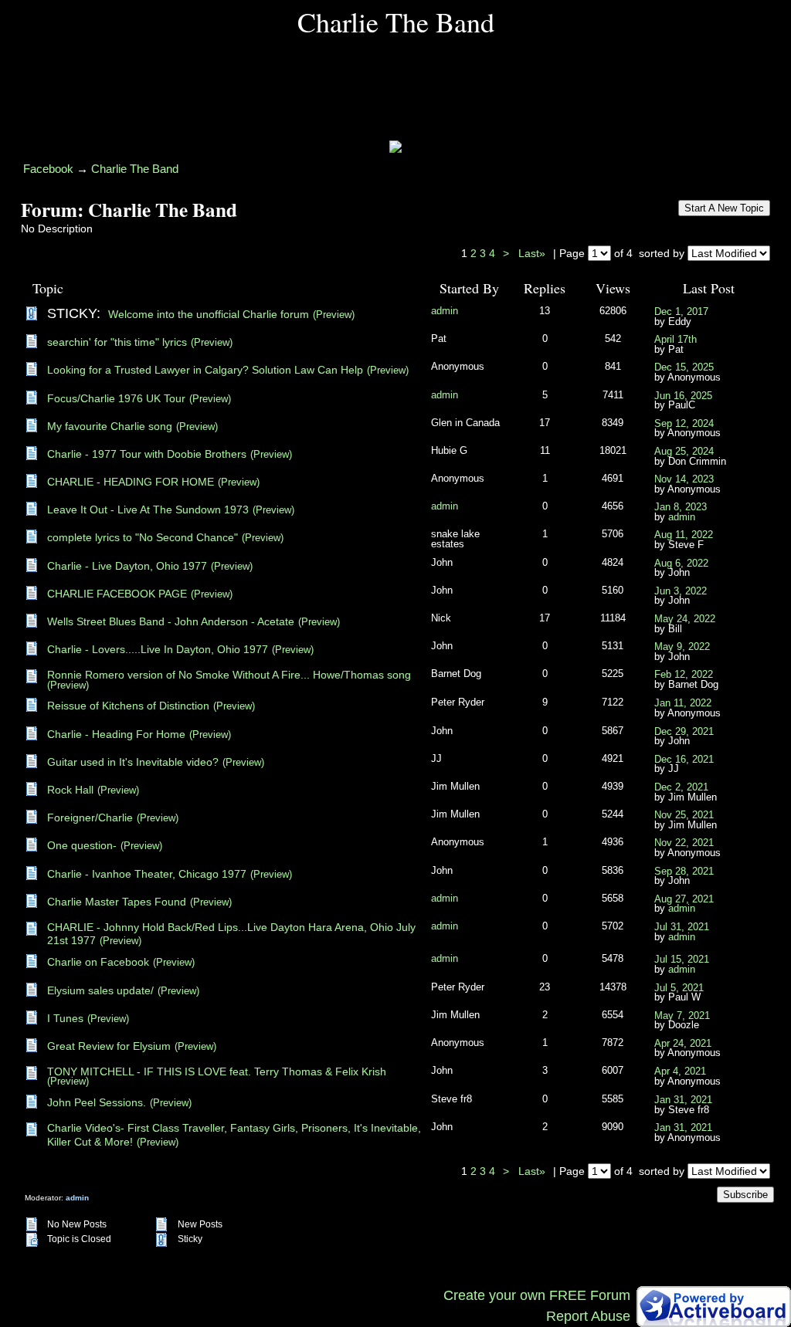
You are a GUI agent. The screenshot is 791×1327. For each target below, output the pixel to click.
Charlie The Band (134, 168)
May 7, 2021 (682, 1015)
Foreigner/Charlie (90, 817)
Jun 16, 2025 (683, 396)
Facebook (48, 168)
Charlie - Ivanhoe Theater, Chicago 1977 (146, 874)
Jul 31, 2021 (681, 927)
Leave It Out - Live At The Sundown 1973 (148, 509)
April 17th (675, 339)
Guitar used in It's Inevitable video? (133, 762)
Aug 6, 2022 (681, 563)
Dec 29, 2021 (684, 731)
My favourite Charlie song (109, 426)
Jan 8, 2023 (680, 507)
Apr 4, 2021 (680, 1071)
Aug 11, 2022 (683, 535)
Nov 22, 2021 (684, 843)
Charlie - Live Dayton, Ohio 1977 (127, 566)
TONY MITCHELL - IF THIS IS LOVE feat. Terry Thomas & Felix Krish (216, 1071)
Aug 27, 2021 (684, 899)
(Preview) (334, 315)
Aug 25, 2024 (684, 451)
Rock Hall (70, 790)
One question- (82, 845)
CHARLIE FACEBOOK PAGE (117, 593)
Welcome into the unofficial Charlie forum (208, 314)
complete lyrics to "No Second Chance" (142, 537)
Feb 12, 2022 (683, 674)
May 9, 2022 (682, 646)
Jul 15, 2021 (681, 959)
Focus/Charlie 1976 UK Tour (116, 398)
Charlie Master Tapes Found (116, 901)
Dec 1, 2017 (681, 311)
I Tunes (65, 1018)
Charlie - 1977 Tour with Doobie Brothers (146, 454)
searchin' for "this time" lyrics (117, 342)
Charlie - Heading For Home (116, 734)
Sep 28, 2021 (684, 871)
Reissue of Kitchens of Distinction (128, 705)
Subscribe (745, 1194)
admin (444, 311)
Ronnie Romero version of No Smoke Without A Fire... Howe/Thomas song (229, 675)
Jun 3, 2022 (680, 591)
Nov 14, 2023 (684, 479)
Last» (533, 253)
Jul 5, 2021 (679, 988)
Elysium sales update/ (100, 990)
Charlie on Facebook (98, 962)
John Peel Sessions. (96, 1102)
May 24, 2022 (684, 619)
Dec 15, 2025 (684, 367)
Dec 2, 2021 (681, 787)
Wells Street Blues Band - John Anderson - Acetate (170, 621)
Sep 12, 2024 (684, 423)
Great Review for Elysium (109, 1046)
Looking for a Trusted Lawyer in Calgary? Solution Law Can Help (205, 370)
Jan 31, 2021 (683, 1100)
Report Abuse (588, 1316)
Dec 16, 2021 (684, 759)
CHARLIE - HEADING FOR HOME (130, 482)
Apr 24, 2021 (682, 1043)
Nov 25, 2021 (684, 815)
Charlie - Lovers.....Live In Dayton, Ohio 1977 (157, 649)
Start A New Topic (724, 208)
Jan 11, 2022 (682, 703)
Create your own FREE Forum (536, 1295)
